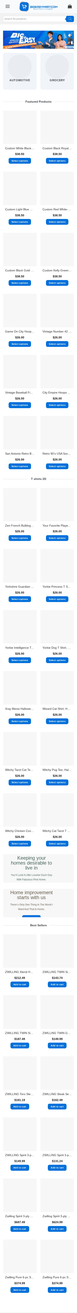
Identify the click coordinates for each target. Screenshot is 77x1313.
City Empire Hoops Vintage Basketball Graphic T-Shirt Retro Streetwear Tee (57, 392)
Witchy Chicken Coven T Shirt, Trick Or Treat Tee (19, 830)
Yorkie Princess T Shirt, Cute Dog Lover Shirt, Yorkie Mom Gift (57, 586)
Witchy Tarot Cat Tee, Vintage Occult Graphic (19, 769)
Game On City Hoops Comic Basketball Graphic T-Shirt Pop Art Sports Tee (19, 331)
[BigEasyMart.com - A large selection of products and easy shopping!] (39, 6)
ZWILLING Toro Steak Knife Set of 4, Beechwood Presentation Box (19, 1094)
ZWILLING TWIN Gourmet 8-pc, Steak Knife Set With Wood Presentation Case (57, 1033)
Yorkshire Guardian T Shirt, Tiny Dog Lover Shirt (19, 586)
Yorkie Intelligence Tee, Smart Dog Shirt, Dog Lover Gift (19, 647)
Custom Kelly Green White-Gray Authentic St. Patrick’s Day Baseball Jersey (57, 270)
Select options (19, 161)
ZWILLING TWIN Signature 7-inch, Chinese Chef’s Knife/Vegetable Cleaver (57, 972)
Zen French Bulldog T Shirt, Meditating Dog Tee (19, 525)
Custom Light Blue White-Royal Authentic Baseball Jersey (19, 209)
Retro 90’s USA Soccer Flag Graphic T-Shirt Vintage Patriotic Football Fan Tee (57, 453)
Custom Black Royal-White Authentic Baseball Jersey (57, 148)
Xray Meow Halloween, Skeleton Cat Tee (19, 708)
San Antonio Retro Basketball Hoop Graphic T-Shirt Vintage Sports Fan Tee (19, 453)
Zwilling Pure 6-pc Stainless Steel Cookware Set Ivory (57, 1277)
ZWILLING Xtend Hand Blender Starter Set (19, 972)
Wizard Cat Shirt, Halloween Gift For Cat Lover (57, 708)
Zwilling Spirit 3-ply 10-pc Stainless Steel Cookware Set (57, 1216)
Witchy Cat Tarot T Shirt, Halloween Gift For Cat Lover (57, 830)
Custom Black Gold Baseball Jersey (19, 270)
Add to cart (19, 984)
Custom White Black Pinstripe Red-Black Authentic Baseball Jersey (19, 148)
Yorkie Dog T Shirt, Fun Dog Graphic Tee (57, 647)
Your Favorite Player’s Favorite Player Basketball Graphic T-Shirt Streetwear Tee (57, 525)
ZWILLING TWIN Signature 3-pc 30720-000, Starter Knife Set (19, 1033)
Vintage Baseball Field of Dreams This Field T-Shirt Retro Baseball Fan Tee (19, 392)
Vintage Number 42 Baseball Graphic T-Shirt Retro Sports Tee (57, 331)
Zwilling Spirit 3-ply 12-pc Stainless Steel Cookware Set (19, 1216)
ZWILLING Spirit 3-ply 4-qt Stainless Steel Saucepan (19, 1155)
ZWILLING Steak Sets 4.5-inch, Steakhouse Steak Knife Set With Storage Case (57, 1094)
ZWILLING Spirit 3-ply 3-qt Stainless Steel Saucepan (57, 1155)
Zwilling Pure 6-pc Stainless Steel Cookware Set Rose (19, 1277)
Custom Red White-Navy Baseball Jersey (57, 209)
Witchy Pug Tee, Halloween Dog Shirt (57, 769)
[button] (7, 6)
